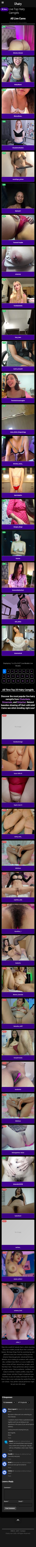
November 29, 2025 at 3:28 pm (22, 1462)
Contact (22, 1531)
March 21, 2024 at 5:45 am (22, 1441)
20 (23, 681)
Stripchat (21, 702)
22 (32, 681)
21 (27, 681)
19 (18, 681)
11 (13, 676)
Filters (5, 9)
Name (6, 1501)
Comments (9, 1402)
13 (22, 676)
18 (13, 681)
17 (8, 681)
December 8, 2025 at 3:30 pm (23, 1471)
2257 (17, 1531)
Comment (7, 1487)
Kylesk (11, 1441)
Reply (9, 1438)
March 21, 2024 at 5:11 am (26, 1409)
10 (8, 676)
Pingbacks (24, 1402)
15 (31, 676)
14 (27, 676)
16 (4, 681)
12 (17, 676)
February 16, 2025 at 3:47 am (23, 1454)
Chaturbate (25, 699)
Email (21, 1501)
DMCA (13, 1531)
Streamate (7, 702)
